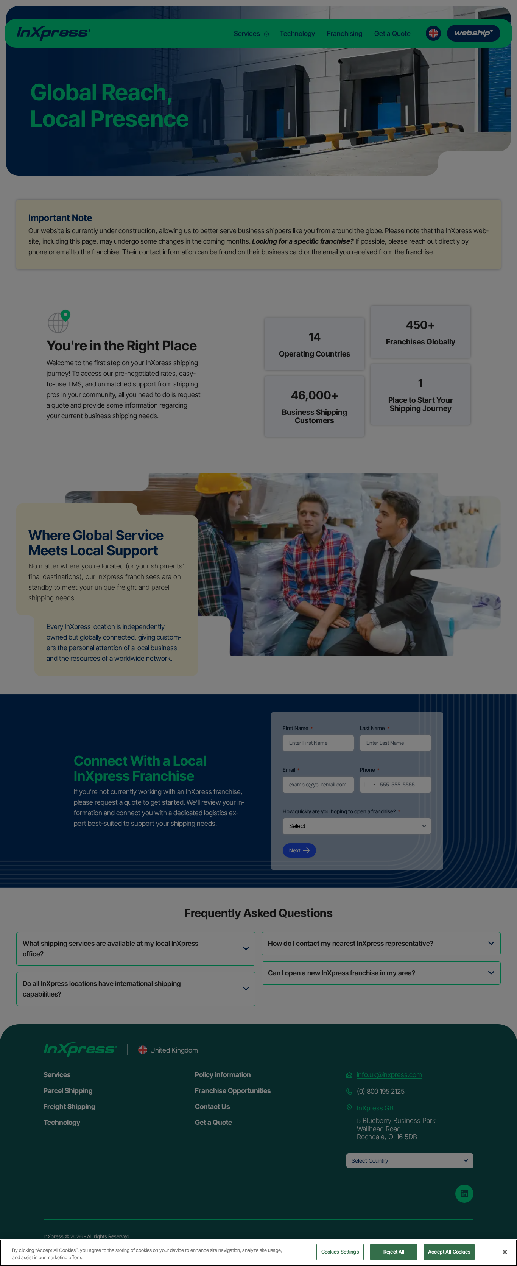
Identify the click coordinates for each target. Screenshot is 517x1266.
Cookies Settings (340, 1252)
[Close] (505, 1252)
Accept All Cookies (449, 1252)
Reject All (393, 1252)
